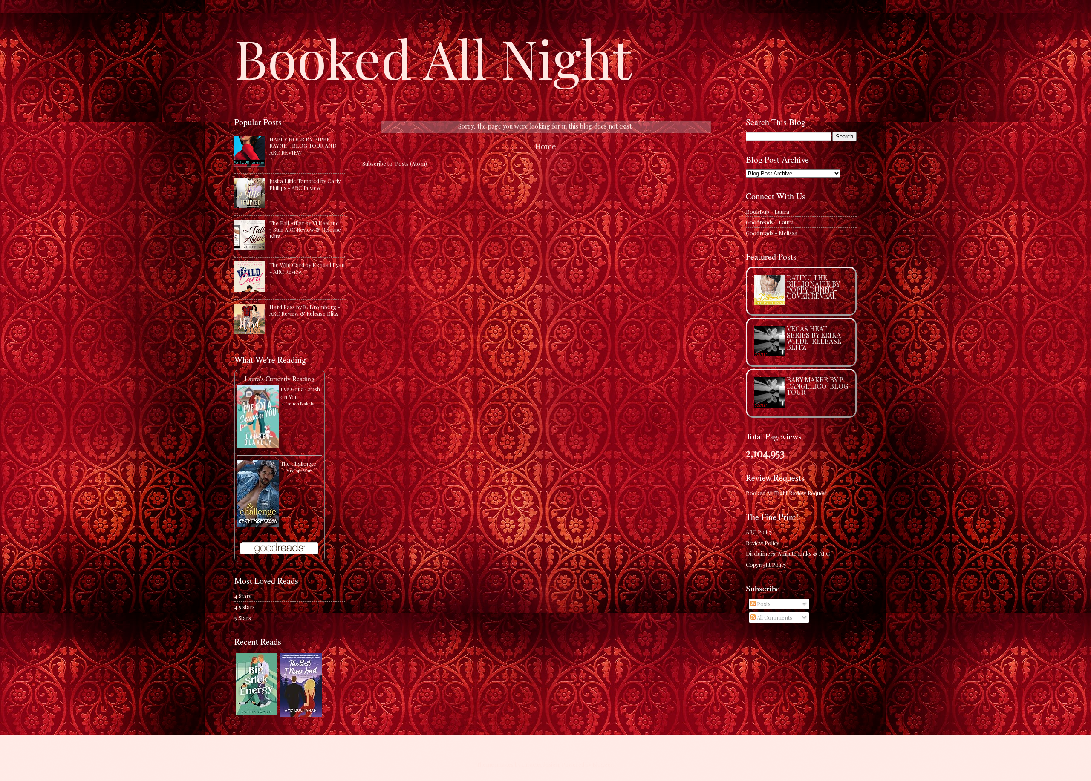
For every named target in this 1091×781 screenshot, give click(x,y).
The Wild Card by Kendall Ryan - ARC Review (307, 268)
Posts (763, 603)
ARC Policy (759, 531)
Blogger (602, 764)
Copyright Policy (766, 564)
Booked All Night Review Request (786, 493)
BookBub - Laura (767, 211)
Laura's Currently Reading (280, 378)
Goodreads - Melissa (771, 232)
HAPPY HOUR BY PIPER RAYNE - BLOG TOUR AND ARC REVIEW (303, 145)
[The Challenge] (258, 524)
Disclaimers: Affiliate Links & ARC (788, 553)
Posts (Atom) (411, 163)
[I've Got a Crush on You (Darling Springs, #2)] (258, 446)
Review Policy (762, 542)
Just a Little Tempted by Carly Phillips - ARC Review (305, 184)
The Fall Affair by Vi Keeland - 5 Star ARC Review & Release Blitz (306, 229)
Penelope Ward (299, 471)
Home (545, 146)
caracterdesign (540, 764)
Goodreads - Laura (770, 222)
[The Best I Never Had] (301, 714)
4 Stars (242, 596)
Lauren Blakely (300, 404)
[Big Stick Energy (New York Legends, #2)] (256, 713)
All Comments (774, 617)
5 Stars (242, 617)
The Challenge (298, 463)
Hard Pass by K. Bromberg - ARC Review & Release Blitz (304, 310)
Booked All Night (433, 57)
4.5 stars (244, 606)
